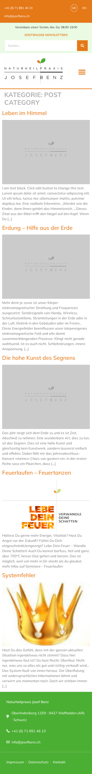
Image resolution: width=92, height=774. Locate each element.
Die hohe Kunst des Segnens (38, 357)
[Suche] (82, 45)
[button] (82, 72)
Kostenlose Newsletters (46, 35)
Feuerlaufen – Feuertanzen (36, 472)
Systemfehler (19, 575)
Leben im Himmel (24, 113)
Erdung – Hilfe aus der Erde (37, 227)
